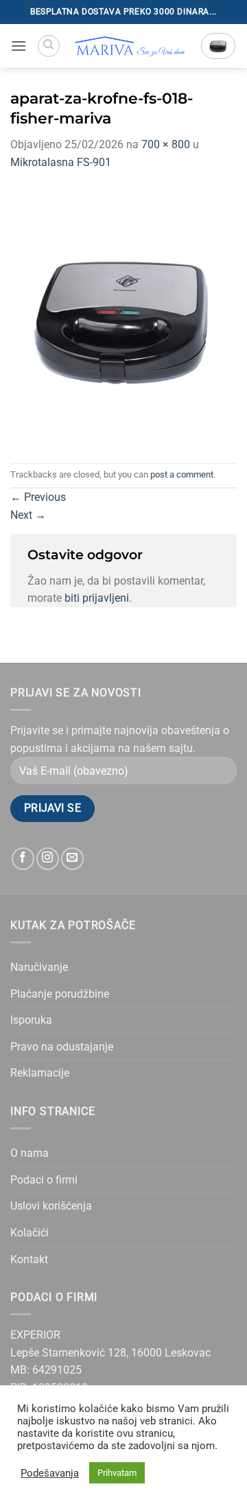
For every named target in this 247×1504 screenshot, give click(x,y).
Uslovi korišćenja (51, 1205)
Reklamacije (39, 1072)
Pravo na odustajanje (61, 1046)
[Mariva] (130, 46)
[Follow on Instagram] (47, 858)
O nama (29, 1153)
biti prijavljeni (96, 597)
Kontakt (29, 1259)
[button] (18, 45)
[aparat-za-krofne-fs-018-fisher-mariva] (123, 315)
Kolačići (29, 1232)
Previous (38, 497)
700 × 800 (165, 144)
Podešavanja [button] (50, 1473)
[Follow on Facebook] (23, 858)
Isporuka (31, 1019)
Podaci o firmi (44, 1179)
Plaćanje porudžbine (59, 993)
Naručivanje (39, 967)
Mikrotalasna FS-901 (60, 162)
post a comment (181, 474)
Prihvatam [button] (117, 1473)
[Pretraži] (49, 46)
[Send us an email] (72, 858)
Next (28, 514)
